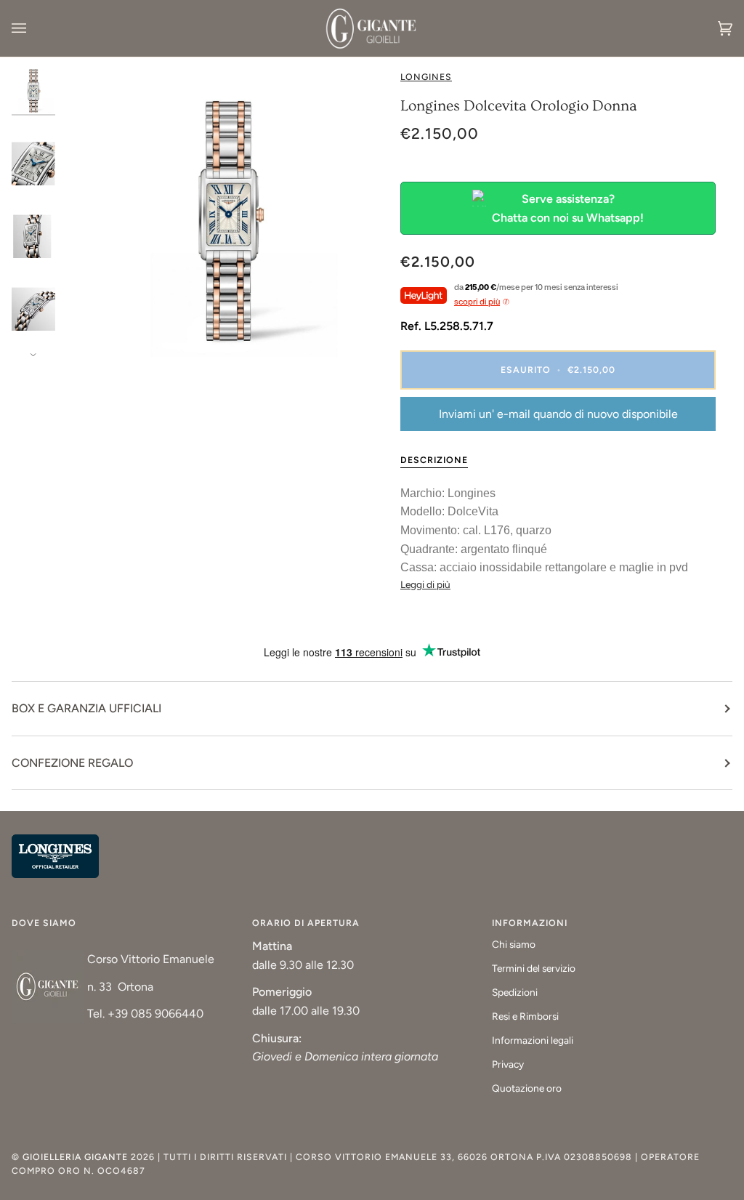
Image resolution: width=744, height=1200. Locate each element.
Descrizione (434, 459)
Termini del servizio (533, 968)
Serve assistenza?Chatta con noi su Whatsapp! (568, 208)
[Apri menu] (33, 28)
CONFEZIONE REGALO (72, 763)
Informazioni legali (532, 1040)
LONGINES (426, 76)
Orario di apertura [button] (306, 922)
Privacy (508, 1064)
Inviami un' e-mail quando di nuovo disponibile (558, 414)
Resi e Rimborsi (525, 1016)
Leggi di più (425, 584)
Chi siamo (513, 944)
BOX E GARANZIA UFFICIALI (86, 708)
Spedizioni (515, 992)
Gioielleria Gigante (77, 1156)
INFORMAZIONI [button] (529, 922)
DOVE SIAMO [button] (44, 922)
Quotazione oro (527, 1088)
